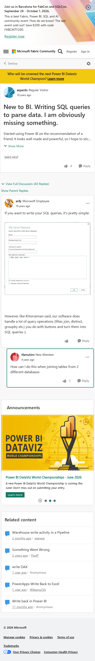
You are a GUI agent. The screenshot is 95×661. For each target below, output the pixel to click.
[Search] (60, 51)
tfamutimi (27, 354)
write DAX (19, 567)
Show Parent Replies (14, 190)
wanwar (39, 538)
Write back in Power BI (29, 601)
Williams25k (38, 590)
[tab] (45, 500)
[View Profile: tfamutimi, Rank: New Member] (14, 357)
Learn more (56, 78)
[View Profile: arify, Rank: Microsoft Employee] (9, 203)
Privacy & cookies (41, 637)
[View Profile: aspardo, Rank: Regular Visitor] (9, 92)
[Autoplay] (40, 500)
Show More (16, 146)
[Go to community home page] (33, 51)
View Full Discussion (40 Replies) (27, 184)
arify (18, 201)
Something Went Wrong (30, 549)
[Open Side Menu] (6, 51)
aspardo (22, 90)
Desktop (12, 63)
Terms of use (65, 637)
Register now (14, 36)
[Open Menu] (89, 63)
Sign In (85, 51)
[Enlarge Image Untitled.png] (47, 258)
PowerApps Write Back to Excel (35, 584)
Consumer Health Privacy (61, 652)
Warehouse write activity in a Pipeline (40, 532)
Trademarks (11, 646)
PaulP (35, 555)
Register (71, 51)
